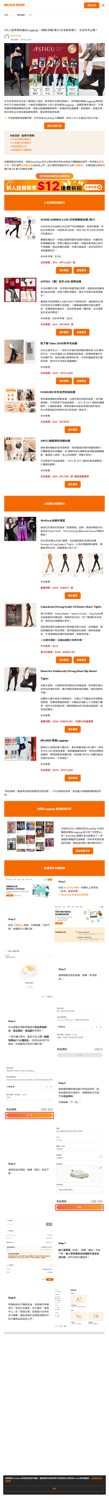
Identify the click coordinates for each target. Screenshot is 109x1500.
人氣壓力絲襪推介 (22, 142)
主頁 (6, 15)
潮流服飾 (21, 15)
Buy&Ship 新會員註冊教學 (75, 894)
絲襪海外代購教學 (22, 150)
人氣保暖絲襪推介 (22, 139)
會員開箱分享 (19, 146)
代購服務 (78, 165)
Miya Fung (16, 35)
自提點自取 (27, 165)
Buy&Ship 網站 (71, 887)
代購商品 (18, 925)
